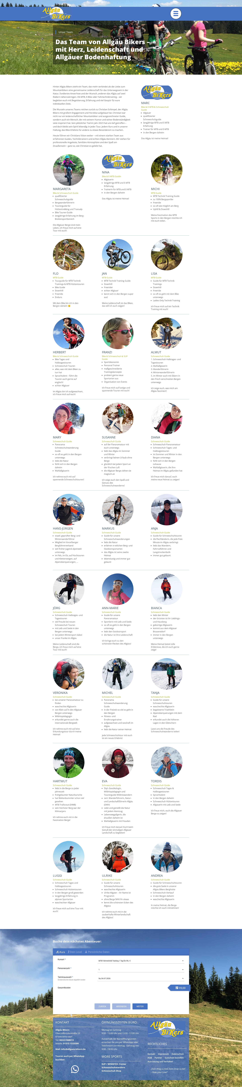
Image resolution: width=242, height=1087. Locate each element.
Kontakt (151, 1054)
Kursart (62, 959)
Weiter (140, 1006)
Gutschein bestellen (174, 1058)
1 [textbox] (99, 970)
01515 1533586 (71, 1043)
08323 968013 (66, 1040)
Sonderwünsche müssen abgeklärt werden (71, 980)
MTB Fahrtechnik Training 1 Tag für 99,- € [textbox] (115, 961)
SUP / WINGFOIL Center (114, 1064)
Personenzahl (64, 968)
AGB (150, 1058)
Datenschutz (178, 1054)
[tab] (60, 952)
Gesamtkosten (64, 988)
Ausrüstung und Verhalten (160, 1062)
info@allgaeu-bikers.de (73, 1049)
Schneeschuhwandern (113, 1067)
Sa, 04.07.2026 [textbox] (104, 978)
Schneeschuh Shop (111, 1070)
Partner (158, 1058)
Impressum (163, 1054)
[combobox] (141, 961)
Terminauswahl (65, 977)
